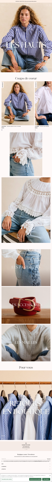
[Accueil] (26, 5)
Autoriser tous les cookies (35, 479)
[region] (26, 478)
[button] (47, 5)
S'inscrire (48, 458)
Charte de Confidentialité (38, 460)
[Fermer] (50, 475)
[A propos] (49, 469)
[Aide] (49, 464)
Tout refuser (46, 479)
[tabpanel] (26, 37)
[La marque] (49, 466)
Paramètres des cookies (7, 479)
